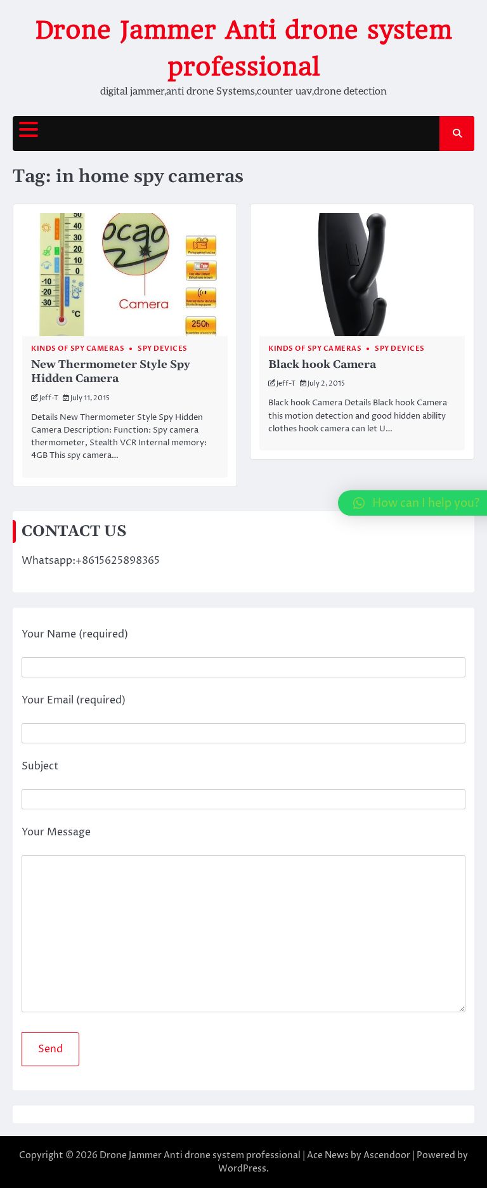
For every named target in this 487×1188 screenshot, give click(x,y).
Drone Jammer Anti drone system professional (200, 1155)
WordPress (242, 1169)
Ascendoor (386, 1155)
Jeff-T (48, 398)
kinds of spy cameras (77, 348)
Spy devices (163, 348)
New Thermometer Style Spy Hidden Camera (110, 372)
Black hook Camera (322, 365)
